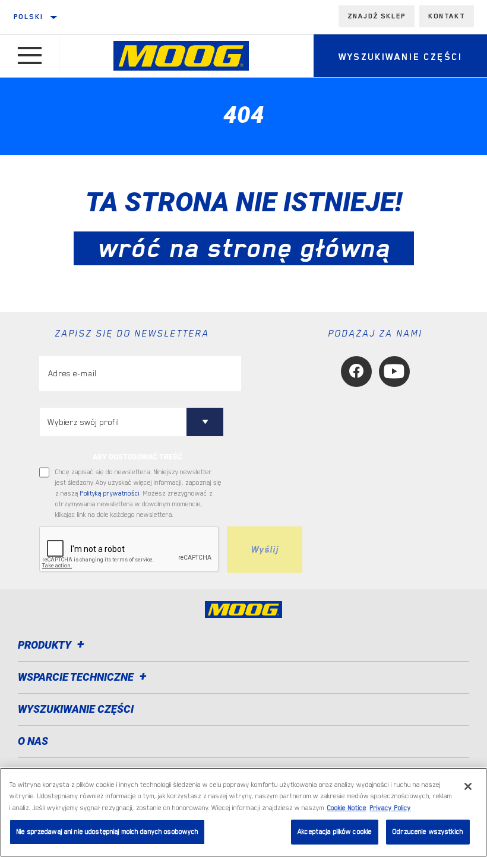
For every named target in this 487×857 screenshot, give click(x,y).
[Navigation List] (30, 56)
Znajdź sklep (376, 16)
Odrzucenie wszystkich (428, 832)
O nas (33, 741)
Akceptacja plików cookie (335, 832)
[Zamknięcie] (468, 786)
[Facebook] (356, 371)
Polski (28, 16)
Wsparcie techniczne (77, 677)
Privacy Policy (390, 808)
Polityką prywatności (110, 493)
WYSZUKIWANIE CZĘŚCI (76, 709)
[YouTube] (394, 371)
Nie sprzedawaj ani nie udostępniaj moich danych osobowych (107, 832)
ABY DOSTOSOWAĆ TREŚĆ (137, 457)
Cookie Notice (346, 808)
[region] (243, 812)
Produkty (46, 645)
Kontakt (446, 16)
